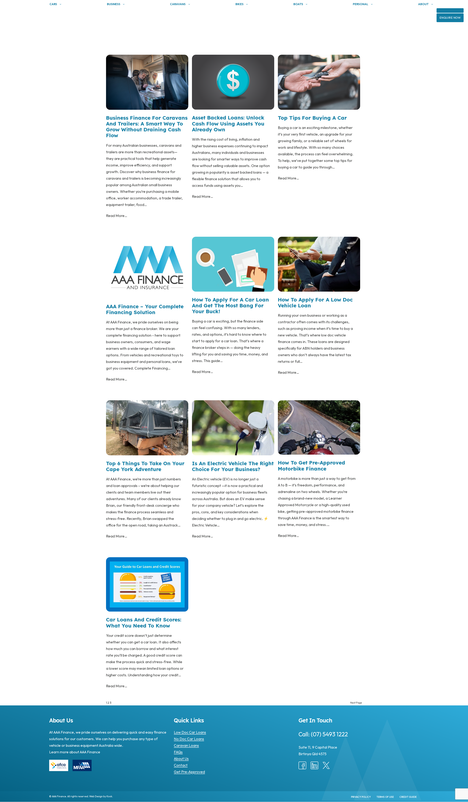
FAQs (178, 752)
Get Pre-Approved (189, 771)
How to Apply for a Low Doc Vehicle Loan (315, 302)
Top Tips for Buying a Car (312, 118)
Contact (181, 765)
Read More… (116, 215)
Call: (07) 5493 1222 (323, 734)
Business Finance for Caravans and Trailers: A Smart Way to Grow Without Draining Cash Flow (147, 126)
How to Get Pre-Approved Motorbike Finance (311, 465)
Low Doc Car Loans (190, 732)
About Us (181, 758)
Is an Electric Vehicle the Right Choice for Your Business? (233, 466)
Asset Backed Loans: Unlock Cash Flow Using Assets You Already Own (228, 123)
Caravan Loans (186, 745)
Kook (109, 796)
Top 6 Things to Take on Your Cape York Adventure (145, 466)
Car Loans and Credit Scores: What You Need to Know (143, 622)
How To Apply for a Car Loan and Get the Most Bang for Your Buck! (230, 305)
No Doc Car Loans (189, 739)
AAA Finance (89, 752)
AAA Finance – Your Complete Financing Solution (145, 309)
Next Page (356, 702)
